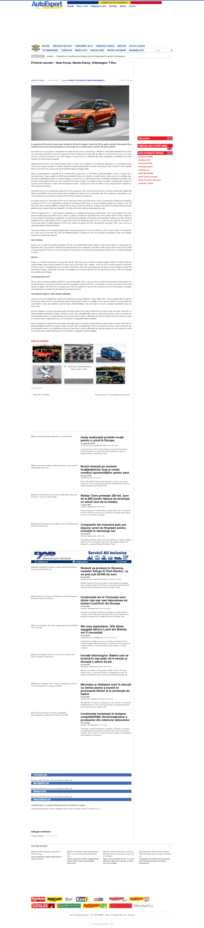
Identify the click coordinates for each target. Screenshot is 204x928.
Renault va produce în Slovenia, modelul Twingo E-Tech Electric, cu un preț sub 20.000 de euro (104, 571)
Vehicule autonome (116, 50)
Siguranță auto (136, 50)
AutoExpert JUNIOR (145, 157)
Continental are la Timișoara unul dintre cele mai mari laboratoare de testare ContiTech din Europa (104, 600)
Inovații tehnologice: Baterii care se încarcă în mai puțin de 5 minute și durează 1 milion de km (104, 658)
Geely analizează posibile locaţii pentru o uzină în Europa (102, 439)
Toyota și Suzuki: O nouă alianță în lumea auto (112, 395)
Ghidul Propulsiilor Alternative (149, 180)
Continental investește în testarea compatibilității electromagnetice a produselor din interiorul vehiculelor (105, 717)
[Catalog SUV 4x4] (43, 906)
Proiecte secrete (36, 388)
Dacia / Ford (82, 6)
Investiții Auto (98, 445)
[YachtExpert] (69, 899)
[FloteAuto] (38, 899)
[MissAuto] (98, 899)
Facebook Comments (37, 835)
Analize (123, 6)
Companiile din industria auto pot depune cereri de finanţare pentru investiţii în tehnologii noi (90, 56)
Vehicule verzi (97, 50)
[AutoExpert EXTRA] (120, 906)
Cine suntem (143, 138)
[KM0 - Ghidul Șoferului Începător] (82, 899)
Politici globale (137, 46)
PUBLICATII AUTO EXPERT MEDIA (152, 145)
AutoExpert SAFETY (145, 167)
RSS (112, 924)
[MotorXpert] (54, 899)
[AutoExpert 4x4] (139, 899)
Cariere (132, 6)
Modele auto (81, 50)
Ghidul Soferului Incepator (148, 177)
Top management (50, 50)
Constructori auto (62, 46)
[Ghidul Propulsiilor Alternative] (69, 906)
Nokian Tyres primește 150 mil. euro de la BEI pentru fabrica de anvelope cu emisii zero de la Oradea (105, 498)
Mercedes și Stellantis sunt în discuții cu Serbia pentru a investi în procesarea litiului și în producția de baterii (106, 689)
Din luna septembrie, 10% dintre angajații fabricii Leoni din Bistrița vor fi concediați (104, 629)
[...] (101, 809)
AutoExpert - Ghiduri (145, 183)
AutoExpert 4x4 (143, 170)
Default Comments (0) (51, 835)
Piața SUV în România (41, 395)
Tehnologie (66, 50)
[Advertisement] (88, 26)
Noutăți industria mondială (92, 80)
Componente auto (98, 6)
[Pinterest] (127, 80)
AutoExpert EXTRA (145, 163)
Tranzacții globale (105, 46)
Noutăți (46, 46)
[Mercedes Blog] (144, 906)
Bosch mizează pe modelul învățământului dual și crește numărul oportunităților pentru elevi (105, 469)
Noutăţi (70, 6)
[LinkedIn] (130, 80)
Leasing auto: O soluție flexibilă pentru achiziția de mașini (58, 805)
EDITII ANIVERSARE (145, 173)
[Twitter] (122, 80)
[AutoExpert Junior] (118, 899)
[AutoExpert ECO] (95, 906)
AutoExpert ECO (144, 160)
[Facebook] (119, 80)
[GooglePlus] (125, 80)
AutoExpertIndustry (102, 924)
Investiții (113, 6)
